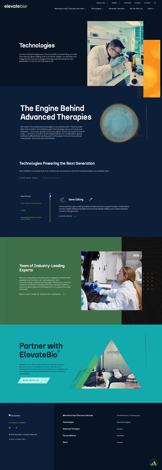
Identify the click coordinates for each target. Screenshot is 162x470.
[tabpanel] (96, 207)
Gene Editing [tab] (25, 196)
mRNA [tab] (23, 210)
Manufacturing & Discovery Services (78, 415)
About (65, 442)
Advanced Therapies (71, 429)
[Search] (155, 3)
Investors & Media (17, 422)
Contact (120, 442)
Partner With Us (69, 436)
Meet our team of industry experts (40, 294)
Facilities (120, 436)
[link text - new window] (10, 428)
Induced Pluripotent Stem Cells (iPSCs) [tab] (31, 218)
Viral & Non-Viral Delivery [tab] (31, 203)
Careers (120, 429)
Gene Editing (76, 199)
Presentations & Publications (128, 415)
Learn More (65, 216)
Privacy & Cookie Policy (17, 439)
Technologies (68, 422)
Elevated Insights (124, 422)
